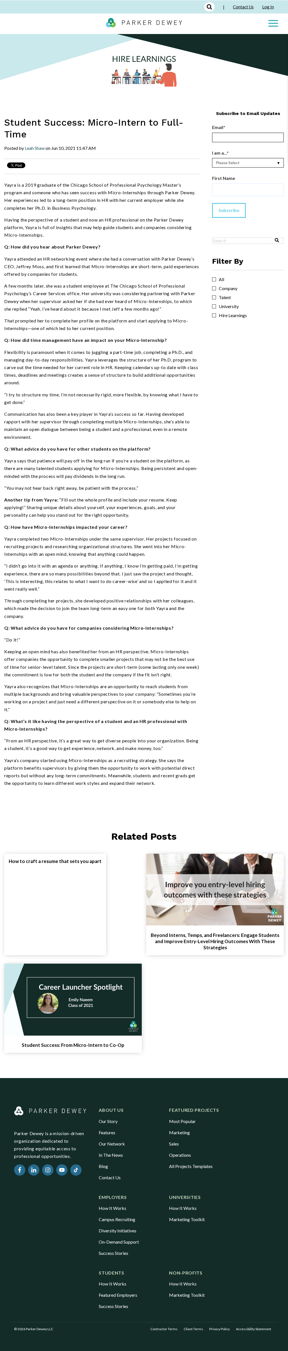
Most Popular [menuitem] (182, 1121)
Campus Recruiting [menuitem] (117, 1219)
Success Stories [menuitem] (113, 1253)
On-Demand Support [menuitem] (119, 1241)
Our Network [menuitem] (112, 1143)
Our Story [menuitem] (108, 1121)
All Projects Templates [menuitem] (191, 1166)
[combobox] (241, 240)
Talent (225, 297)
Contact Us (243, 6)
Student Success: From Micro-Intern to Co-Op (73, 1045)
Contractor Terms (163, 1329)
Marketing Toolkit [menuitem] (187, 1219)
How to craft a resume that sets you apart (55, 861)
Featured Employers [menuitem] (118, 1295)
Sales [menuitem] (174, 1143)
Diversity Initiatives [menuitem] (117, 1230)
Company (228, 288)
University (229, 306)
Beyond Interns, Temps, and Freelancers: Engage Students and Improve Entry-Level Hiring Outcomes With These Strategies (215, 941)
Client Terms (193, 1329)
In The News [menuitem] (111, 1155)
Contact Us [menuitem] (110, 1177)
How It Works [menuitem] (112, 1208)
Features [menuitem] (107, 1132)
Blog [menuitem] (103, 1166)
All (221, 279)
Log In (268, 6)
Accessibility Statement (253, 1329)
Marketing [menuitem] (179, 1132)
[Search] (277, 241)
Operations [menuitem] (180, 1155)
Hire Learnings (233, 315)
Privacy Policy (219, 1329)
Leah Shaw (35, 148)
